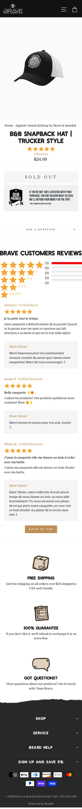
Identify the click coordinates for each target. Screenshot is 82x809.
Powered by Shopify (41, 803)
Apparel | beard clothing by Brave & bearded (45, 125)
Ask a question (41, 229)
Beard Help (41, 747)
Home (9, 125)
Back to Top (41, 529)
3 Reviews (41, 154)
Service (41, 732)
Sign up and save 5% (41, 761)
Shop (41, 718)
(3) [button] (47, 263)
